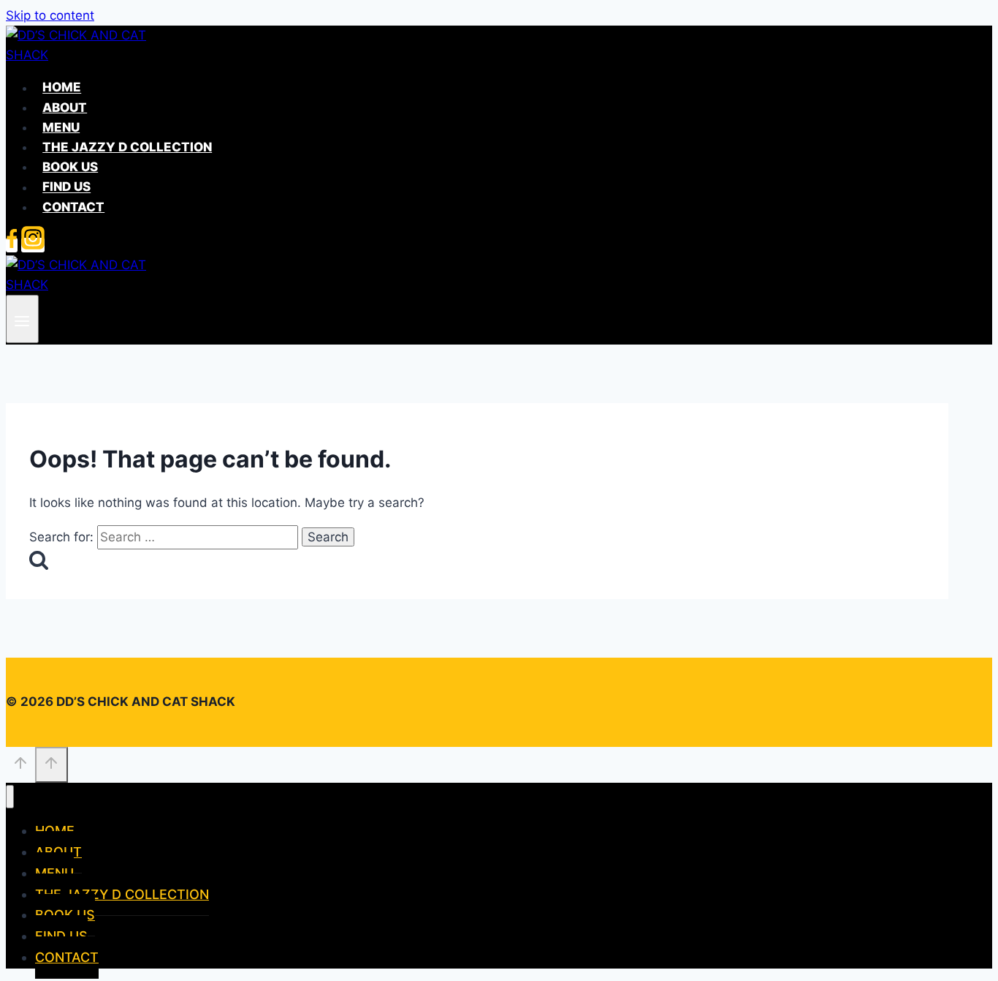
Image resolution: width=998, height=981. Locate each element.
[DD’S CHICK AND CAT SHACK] (79, 55)
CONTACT (73, 207)
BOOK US (70, 166)
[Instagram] (33, 245)
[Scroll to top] (20, 766)
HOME (61, 87)
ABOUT (64, 107)
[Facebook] (12, 245)
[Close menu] (10, 797)
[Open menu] (22, 318)
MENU (61, 127)
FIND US (66, 187)
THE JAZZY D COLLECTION (127, 147)
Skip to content (50, 15)
